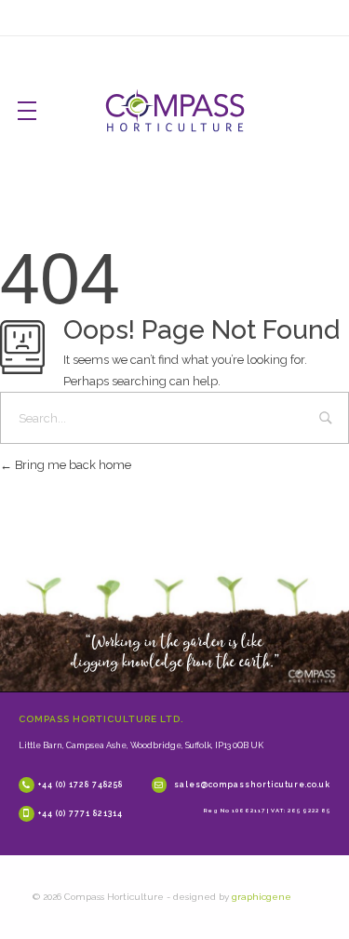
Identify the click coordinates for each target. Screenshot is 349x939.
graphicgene (261, 897)
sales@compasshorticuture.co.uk (252, 784)
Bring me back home (71, 465)
